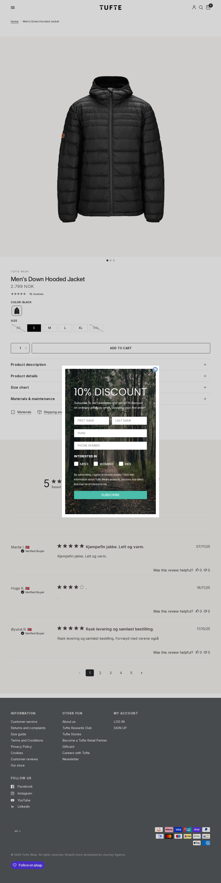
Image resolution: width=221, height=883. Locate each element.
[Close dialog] (155, 369)
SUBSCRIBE (110, 494)
